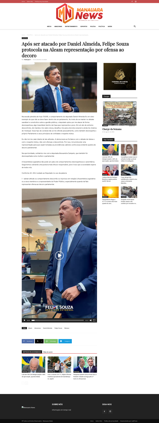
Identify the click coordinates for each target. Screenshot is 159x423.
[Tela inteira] (94, 320)
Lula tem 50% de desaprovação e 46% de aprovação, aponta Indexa (110, 159)
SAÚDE (110, 26)
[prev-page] (23, 383)
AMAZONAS (58, 26)
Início (23, 1)
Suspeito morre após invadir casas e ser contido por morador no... (129, 201)
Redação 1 (27, 59)
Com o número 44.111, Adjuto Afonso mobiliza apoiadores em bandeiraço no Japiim (59, 377)
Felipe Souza (58, 328)
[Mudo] (91, 320)
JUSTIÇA (105, 174)
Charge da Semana (111, 128)
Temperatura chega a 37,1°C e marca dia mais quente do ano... (109, 201)
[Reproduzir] (24, 320)
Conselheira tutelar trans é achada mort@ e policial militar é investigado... (129, 159)
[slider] (58, 320)
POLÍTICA (102, 26)
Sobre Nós (30, 1)
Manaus (66, 328)
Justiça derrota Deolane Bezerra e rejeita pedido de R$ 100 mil (109, 179)
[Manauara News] (79, 13)
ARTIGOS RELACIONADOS (32, 352)
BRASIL (123, 154)
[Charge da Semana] (119, 113)
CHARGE (105, 125)
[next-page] (26, 383)
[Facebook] (132, 1)
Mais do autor (48, 352)
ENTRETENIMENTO (71, 26)
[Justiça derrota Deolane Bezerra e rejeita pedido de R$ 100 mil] (110, 170)
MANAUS (124, 174)
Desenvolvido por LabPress (128, 421)
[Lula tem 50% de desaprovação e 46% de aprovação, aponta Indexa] (33, 364)
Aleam (30, 328)
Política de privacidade (41, 1)
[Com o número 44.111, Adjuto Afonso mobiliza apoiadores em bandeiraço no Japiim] (59, 364)
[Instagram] (135, 1)
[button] (134, 27)
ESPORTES (83, 26)
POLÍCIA (93, 26)
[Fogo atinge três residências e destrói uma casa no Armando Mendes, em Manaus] (129, 170)
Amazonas (38, 328)
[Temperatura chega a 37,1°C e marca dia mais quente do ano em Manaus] (110, 192)
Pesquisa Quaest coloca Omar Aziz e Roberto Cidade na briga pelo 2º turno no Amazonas (84, 377)
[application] (59, 255)
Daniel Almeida (47, 328)
